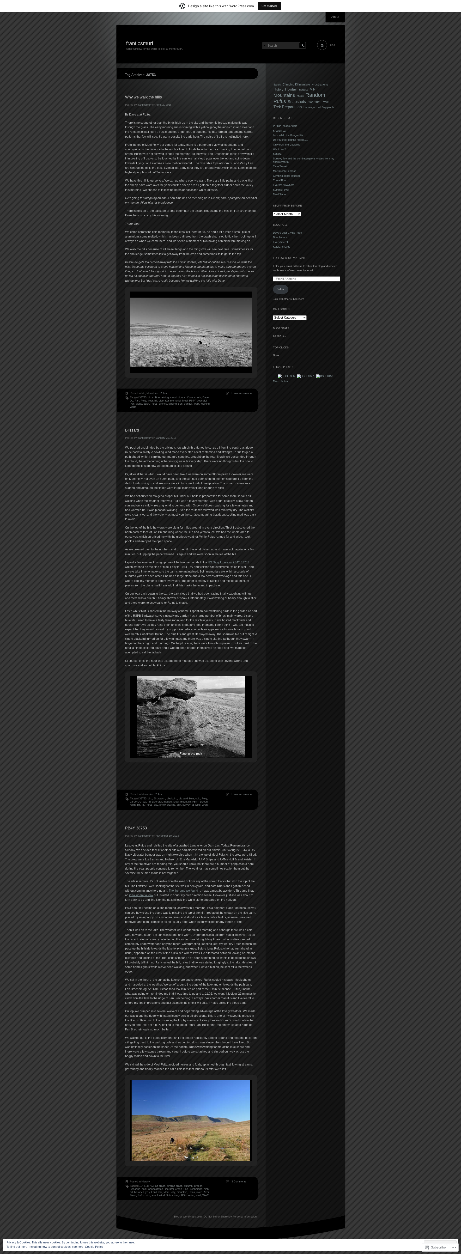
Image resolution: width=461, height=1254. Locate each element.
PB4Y (192, 400)
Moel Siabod (280, 194)
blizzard (183, 798)
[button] (180, 360)
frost (150, 400)
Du (131, 400)
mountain (185, 801)
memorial (175, 400)
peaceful (202, 400)
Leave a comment (241, 393)
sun (180, 403)
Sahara (277, 153)
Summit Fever (281, 189)
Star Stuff (313, 101)
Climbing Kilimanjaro (296, 84)
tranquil (188, 403)
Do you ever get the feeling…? (290, 139)
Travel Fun (279, 180)
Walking (205, 403)
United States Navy (168, 1195)
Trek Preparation (287, 107)
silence (163, 403)
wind (197, 804)
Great (143, 801)
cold (197, 798)
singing (173, 403)
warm (133, 406)
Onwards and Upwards (286, 144)
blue (191, 798)
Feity (143, 400)
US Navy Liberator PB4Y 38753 (228, 562)
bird (150, 798)
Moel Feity (169, 1192)
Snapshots (297, 101)
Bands (277, 84)
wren (205, 804)
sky (156, 804)
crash (197, 397)
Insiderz (303, 89)
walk (196, 403)
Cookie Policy (94, 1246)
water (191, 1195)
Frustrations (320, 84)
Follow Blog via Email (289, 257)
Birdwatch (159, 798)
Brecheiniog (162, 397)
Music (300, 95)
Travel (325, 102)
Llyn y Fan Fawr (152, 1192)
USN (184, 1195)
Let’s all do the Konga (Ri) (288, 135)
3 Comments (238, 1181)
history (138, 1192)
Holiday (291, 89)
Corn (190, 397)
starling (171, 804)
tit (193, 804)
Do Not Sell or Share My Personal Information (230, 1216)
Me (143, 393)
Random (315, 95)
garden (134, 801)
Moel (185, 400)
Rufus (163, 393)
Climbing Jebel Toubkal (286, 175)
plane (139, 403)
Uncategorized (312, 107)
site (148, 1195)
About (335, 16)
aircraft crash (174, 1185)
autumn (188, 1185)
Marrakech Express (284, 171)
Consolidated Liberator (161, 1188)
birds (151, 397)
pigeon (204, 801)
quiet (146, 403)
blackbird (172, 798)
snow (162, 804)
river (198, 1192)
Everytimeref (280, 242)
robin (133, 804)
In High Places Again (285, 125)
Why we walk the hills (143, 97)
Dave (205, 397)
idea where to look (141, 895)
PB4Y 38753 (136, 828)
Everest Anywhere (283, 184)
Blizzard (132, 430)
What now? (279, 149)
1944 (142, 1185)
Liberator (164, 400)
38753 (142, 397)
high (206, 1188)
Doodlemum (280, 237)
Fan (137, 400)
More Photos (280, 381)
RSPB (140, 804)
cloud (173, 397)
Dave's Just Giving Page (287, 232)
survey (186, 804)
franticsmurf (139, 43)
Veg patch (328, 107)
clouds (182, 397)
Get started (269, 6)
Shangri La (279, 130)
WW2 (205, 1195)
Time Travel (280, 166)
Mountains (152, 393)
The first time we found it (184, 890)
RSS (332, 45)
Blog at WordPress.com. (188, 1216)
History (145, 1181)
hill (155, 400)
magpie (168, 801)
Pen (132, 403)
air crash (160, 1185)
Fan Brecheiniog (192, 1188)
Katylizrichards (281, 246)
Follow (280, 289)
